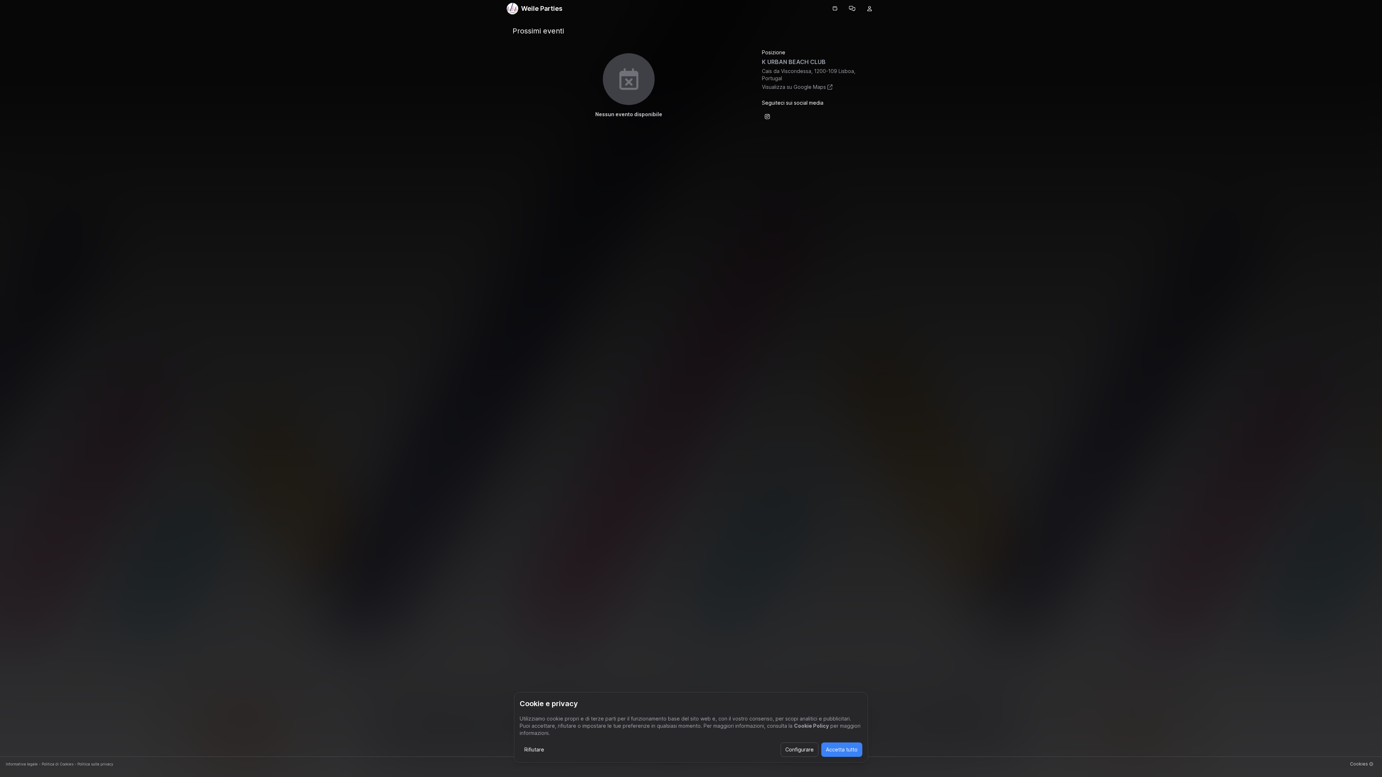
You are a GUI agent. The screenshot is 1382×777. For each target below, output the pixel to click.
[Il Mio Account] (869, 8)
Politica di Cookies (57, 764)
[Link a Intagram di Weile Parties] (767, 116)
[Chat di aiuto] (852, 8)
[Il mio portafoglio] (835, 8)
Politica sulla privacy (95, 764)
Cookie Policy (811, 726)
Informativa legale (22, 764)
